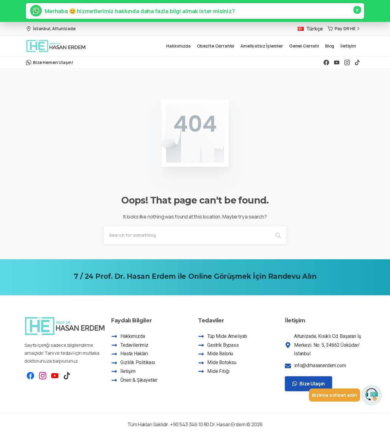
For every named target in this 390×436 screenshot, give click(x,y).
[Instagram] (347, 62)
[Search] (278, 235)
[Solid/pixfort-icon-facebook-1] (30, 375)
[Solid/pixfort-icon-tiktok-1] (67, 375)
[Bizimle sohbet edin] (371, 395)
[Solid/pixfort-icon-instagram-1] (43, 375)
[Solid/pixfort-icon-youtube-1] (55, 375)
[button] (137, 11)
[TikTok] (357, 62)
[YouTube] (337, 62)
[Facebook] (326, 62)
